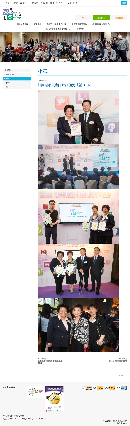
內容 (16, 3)
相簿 (8, 79)
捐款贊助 (80, 29)
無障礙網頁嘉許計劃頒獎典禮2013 (50, 361)
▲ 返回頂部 (122, 375)
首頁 (7, 3)
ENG (69, 3)
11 (71, 60)
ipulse (125, 423)
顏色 (24, 3)
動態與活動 (10, 74)
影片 (8, 83)
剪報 (8, 87)
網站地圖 (12, 387)
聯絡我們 (119, 18)
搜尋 (124, 3)
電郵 (46, 3)
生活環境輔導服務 (79, 24)
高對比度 (35, 3)
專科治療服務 (22, 24)
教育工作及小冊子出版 (56, 24)
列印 (55, 3)
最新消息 (101, 18)
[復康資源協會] (13, 20)
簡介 (84, 18)
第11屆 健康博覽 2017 (118, 360)
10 (69, 60)
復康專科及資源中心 (101, 24)
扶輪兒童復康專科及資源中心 (58, 29)
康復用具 (37, 24)
